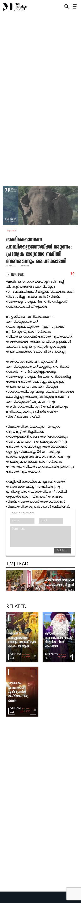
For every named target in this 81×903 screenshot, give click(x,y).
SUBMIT (62, 550)
